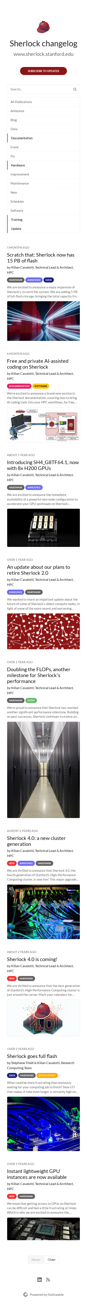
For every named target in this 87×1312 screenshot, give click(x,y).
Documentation (22, 138)
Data (14, 129)
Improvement (20, 174)
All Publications (21, 102)
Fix (13, 156)
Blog (14, 120)
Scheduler (17, 201)
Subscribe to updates (43, 71)
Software (17, 210)
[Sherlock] (43, 27)
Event (15, 147)
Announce (17, 111)
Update (16, 228)
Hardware (18, 165)
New (14, 192)
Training (16, 219)
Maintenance (20, 183)
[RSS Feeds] (48, 1279)
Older (52, 1259)
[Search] (75, 89)
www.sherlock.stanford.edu (43, 54)
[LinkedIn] (41, 1279)
